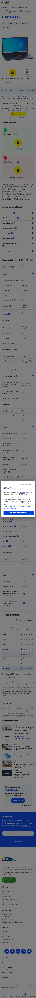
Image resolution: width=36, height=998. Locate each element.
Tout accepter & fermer (18, 513)
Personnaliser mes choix (9, 508)
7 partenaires (22, 492)
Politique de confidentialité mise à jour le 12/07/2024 (16, 506)
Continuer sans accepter (25, 484)
